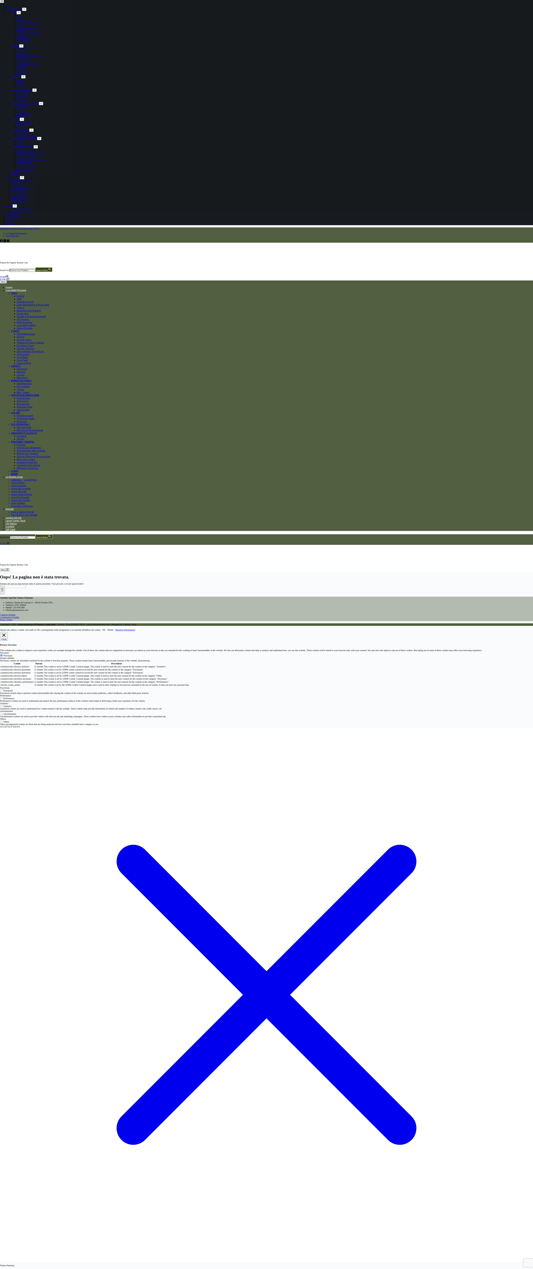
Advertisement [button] (6, 711)
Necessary (7, 655)
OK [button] (103, 630)
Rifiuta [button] (110, 630)
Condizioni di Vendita (9, 617)
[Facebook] (1, 241)
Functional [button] (4, 688)
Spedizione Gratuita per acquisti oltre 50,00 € (20, 228)
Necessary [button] (4, 653)
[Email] (8, 241)
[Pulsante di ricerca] (2, 591)
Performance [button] (5, 695)
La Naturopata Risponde (16, 233)
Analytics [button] (4, 703)
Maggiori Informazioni (125, 630)
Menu (3, 282)
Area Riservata (12, 236)
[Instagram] (5, 241)
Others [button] (3, 719)
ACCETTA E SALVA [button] (10, 727)
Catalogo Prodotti (7, 615)
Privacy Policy (6, 620)
